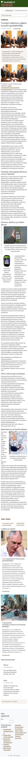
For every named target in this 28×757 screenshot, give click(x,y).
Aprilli (3, 519)
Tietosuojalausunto (20, 732)
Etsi (2, 719)
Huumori (8, 519)
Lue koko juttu (5, 591)
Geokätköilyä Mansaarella (20, 524)
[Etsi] (11, 721)
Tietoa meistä (19, 731)
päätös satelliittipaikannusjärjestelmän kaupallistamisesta (10, 87)
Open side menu (7, 15)
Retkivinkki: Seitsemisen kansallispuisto (7, 740)
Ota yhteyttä (18, 729)
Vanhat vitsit (9, 10)
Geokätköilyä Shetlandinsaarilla (8, 731)
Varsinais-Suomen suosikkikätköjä (8, 524)
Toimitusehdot (19, 734)
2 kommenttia (17, 28)
